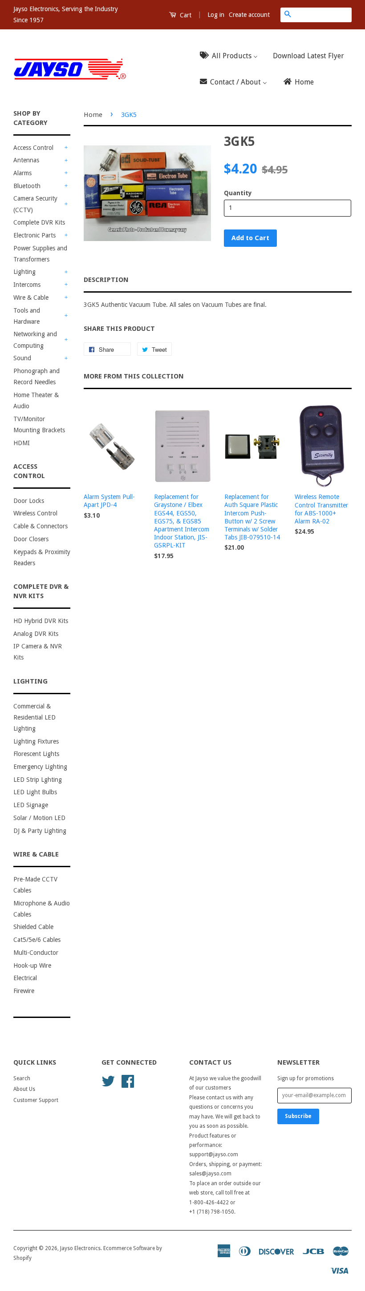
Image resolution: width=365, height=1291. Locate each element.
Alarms (22, 173)
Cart (184, 15)
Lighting (24, 271)
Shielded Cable (33, 926)
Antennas (26, 160)
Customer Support (35, 1100)
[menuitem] (231, 56)
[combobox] (323, 15)
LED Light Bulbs (35, 792)
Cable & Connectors (40, 526)
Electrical (25, 977)
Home (93, 115)
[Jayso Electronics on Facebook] (127, 1081)
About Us (24, 1089)
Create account (249, 14)
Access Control (33, 147)
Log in (215, 14)
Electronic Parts (34, 235)
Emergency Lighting (40, 766)
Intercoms (27, 284)
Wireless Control (35, 513)
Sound (22, 358)
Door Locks (28, 500)
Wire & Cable (31, 297)
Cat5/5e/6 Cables (37, 939)
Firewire (23, 990)
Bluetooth (27, 185)
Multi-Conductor (35, 952)
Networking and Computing (35, 339)
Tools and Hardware (26, 316)
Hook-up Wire (32, 965)
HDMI (21, 442)
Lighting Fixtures (36, 741)
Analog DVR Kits (35, 633)
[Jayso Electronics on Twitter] (108, 1081)
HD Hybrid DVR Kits (40, 620)
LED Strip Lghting (37, 779)
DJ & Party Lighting (39, 830)
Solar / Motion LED (39, 817)
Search (21, 1078)
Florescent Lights (36, 753)
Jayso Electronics (80, 1248)
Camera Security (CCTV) (35, 204)
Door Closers (31, 539)
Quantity (238, 193)
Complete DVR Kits (39, 222)
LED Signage (30, 804)
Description (106, 280)
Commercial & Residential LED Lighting (34, 717)
